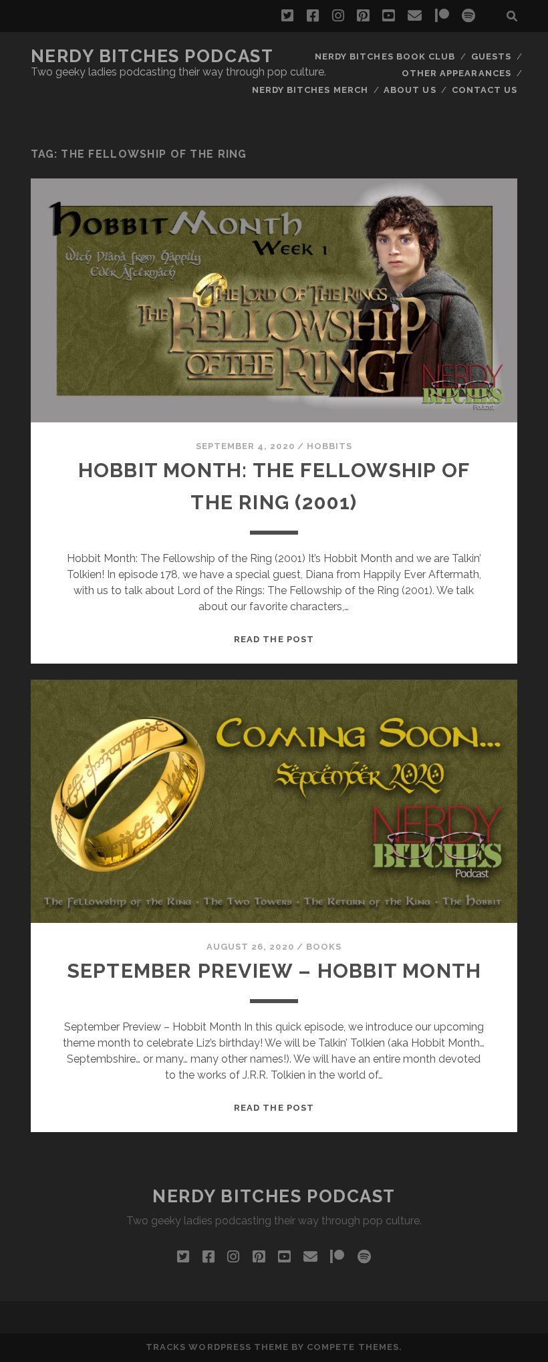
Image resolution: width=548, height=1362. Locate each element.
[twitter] (287, 16)
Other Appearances (456, 73)
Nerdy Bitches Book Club (385, 56)
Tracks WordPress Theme (217, 1347)
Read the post (274, 639)
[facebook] (313, 16)
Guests (491, 56)
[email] (415, 16)
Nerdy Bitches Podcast (152, 56)
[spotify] (468, 16)
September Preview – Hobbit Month (274, 970)
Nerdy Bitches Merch (310, 90)
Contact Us (484, 90)
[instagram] (338, 16)
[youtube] (388, 16)
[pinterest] (363, 16)
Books (323, 947)
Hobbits (329, 446)
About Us (410, 90)
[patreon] (442, 16)
